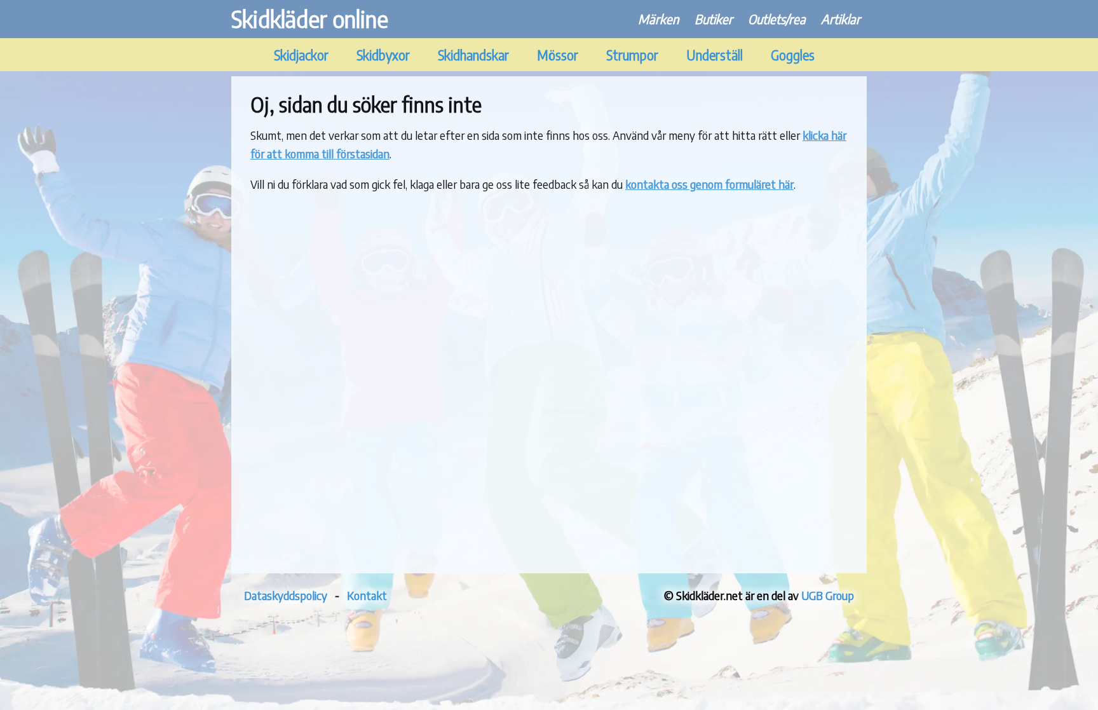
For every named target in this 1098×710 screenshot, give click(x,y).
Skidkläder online (309, 18)
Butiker (714, 19)
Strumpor (632, 55)
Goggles (793, 55)
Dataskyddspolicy (285, 595)
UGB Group (827, 595)
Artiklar (840, 19)
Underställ (714, 55)
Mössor (557, 55)
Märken (658, 19)
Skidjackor (301, 55)
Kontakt (367, 595)
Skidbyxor (383, 55)
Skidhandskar (473, 55)
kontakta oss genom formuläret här (709, 184)
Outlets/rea (777, 19)
